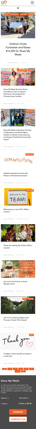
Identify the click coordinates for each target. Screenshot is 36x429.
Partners (31, 14)
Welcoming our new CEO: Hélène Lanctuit (16, 210)
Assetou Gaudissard (13, 63)
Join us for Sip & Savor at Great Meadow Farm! (15, 282)
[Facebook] (30, 403)
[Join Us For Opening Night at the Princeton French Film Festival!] (18, 305)
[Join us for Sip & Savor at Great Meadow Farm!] (18, 269)
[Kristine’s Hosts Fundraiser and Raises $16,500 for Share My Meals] (18, 25)
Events (6, 14)
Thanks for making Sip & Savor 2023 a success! (17, 246)
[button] (18, 7)
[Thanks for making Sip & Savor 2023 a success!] (18, 233)
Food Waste (23, 14)
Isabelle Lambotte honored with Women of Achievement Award (15, 174)
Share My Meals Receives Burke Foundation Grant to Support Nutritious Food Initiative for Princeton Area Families (15, 93)
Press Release (30, 111)
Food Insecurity (14, 14)
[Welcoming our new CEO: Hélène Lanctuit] (18, 197)
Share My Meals (10, 381)
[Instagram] (29, 403)
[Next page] (23, 371)
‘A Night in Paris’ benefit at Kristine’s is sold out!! (17, 354)
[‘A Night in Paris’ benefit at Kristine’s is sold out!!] (18, 341)
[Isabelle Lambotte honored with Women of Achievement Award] (18, 161)
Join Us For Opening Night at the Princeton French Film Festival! (16, 318)
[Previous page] (4, 369)
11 (17, 371)
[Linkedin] (27, 403)
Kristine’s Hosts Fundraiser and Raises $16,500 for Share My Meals (18, 49)
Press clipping (29, 154)
